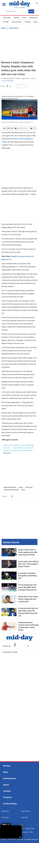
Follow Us (23, 86)
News (24, 17)
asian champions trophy (10, 487)
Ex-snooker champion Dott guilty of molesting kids (27, 575)
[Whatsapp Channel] (16, 90)
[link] (5, 824)
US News (27, 22)
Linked (13, 86)
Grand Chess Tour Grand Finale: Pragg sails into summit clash (28, 599)
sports (23, 489)
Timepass (7, 797)
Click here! (7, 453)
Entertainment (33, 17)
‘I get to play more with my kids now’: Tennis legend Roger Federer (28, 564)
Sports (3, 28)
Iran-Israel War (16, 22)
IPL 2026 (6, 22)
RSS (31, 832)
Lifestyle (7, 791)
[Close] (22, 825)
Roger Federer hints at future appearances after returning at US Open (28, 552)
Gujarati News (25, 811)
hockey (21, 487)
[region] (19, 45)
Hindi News (5, 811)
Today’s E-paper (19, 7)
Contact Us (24, 832)
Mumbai (16, 17)
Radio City (24, 817)
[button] (5, 4)
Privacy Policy (29, 828)
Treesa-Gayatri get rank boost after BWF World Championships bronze (27, 587)
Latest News (7, 17)
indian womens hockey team (11, 489)
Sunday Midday (10, 804)
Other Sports (14, 28)
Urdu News (5, 817)
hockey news (28, 487)
